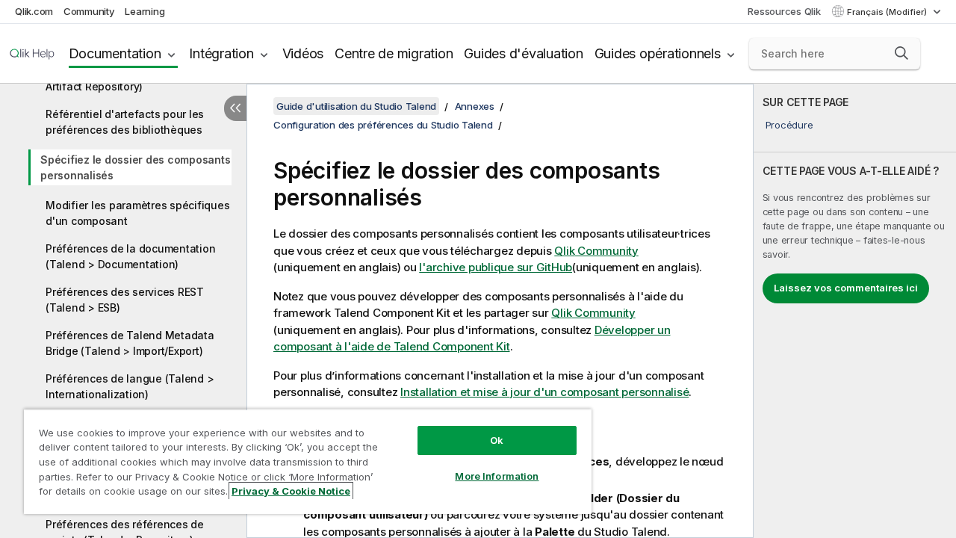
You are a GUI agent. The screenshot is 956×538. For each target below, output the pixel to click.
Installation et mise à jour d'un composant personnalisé (544, 392)
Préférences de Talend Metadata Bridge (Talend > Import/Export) (130, 343)
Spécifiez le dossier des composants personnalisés (135, 167)
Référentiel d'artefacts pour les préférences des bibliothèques (125, 122)
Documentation (115, 53)
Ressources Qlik (784, 11)
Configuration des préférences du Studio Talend (383, 125)
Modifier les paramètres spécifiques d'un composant (137, 213)
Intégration (221, 53)
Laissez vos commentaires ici (846, 288)
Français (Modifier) (888, 12)
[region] (308, 461)
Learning (144, 11)
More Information (496, 476)
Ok (496, 440)
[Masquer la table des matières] (235, 108)
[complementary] (855, 311)
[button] (901, 53)
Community (89, 11)
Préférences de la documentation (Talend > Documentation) (130, 256)
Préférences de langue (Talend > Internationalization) (130, 386)
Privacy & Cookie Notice (291, 491)
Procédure (789, 125)
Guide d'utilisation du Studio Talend (356, 106)
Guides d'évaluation (523, 53)
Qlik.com (34, 11)
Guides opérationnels (658, 53)
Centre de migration (394, 53)
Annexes (474, 106)
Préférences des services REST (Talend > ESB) (125, 299)
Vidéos (303, 53)
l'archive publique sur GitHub (495, 267)
